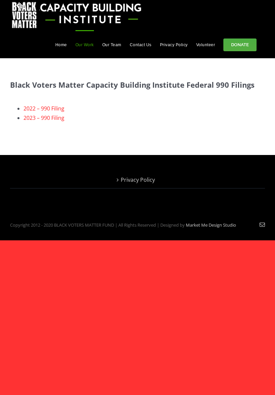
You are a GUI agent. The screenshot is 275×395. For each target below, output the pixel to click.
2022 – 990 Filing (43, 108)
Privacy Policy (138, 179)
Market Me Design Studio (211, 225)
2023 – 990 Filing (43, 118)
